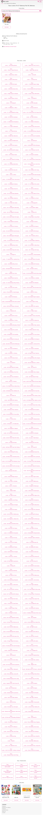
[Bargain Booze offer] (5, 790)
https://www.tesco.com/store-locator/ (10, 46)
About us (4, 811)
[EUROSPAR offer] (26, 790)
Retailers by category (6, 807)
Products (4, 808)
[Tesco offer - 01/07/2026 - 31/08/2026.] (6, 17)
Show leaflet (6, 27)
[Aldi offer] (37, 790)
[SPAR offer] (16, 790)
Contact (3, 812)
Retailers (4, 806)
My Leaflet (6, 1)
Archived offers (5, 810)
